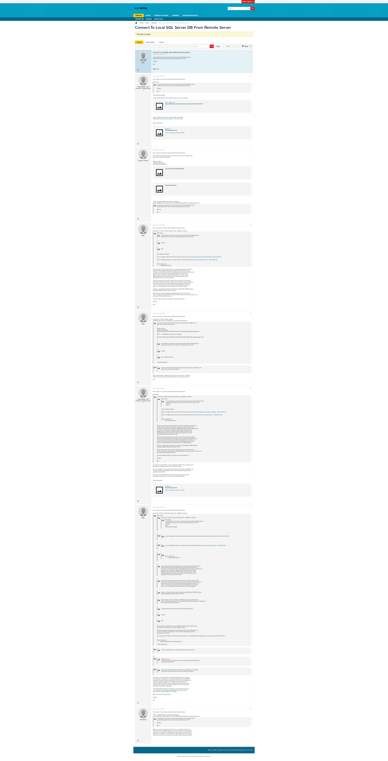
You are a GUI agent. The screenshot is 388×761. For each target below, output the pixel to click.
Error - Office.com (170, 102)
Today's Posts (158, 19)
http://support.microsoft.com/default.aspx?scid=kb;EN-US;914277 (184, 104)
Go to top (249, 750)
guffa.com (168, 129)
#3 (250, 150)
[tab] (139, 42)
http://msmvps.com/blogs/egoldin (174, 168)
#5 (250, 313)
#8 (250, 709)
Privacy (229, 750)
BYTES (148, 15)
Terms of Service (238, 750)
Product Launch (161, 15)
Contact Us (221, 750)
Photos (161, 42)
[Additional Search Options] (249, 8)
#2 (250, 76)
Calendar (149, 19)
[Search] (252, 8)
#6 (250, 388)
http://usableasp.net (171, 185)
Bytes (209, 750)
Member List (139, 19)
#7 (250, 507)
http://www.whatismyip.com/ (160, 476)
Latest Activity (150, 42)
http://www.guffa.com (171, 130)
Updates (175, 15)
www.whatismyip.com (171, 680)
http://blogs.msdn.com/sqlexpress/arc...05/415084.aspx (168, 119)
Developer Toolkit (190, 15)
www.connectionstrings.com (190, 294)
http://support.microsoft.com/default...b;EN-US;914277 (207, 257)
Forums (138, 15)
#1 (250, 52)
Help (214, 750)
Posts (139, 42)
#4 (250, 225)
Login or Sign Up (247, 1)
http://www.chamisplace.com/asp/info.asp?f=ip (175, 689)
